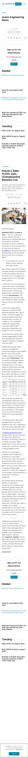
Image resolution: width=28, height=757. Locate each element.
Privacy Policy (19, 749)
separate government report (12, 433)
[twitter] (14, 38)
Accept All (14, 753)
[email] (19, 38)
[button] (3, 4)
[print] (25, 38)
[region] (14, 750)
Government (5, 166)
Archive (4, 12)
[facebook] (8, 38)
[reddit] (17, 38)
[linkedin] (11, 38)
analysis (6, 250)
